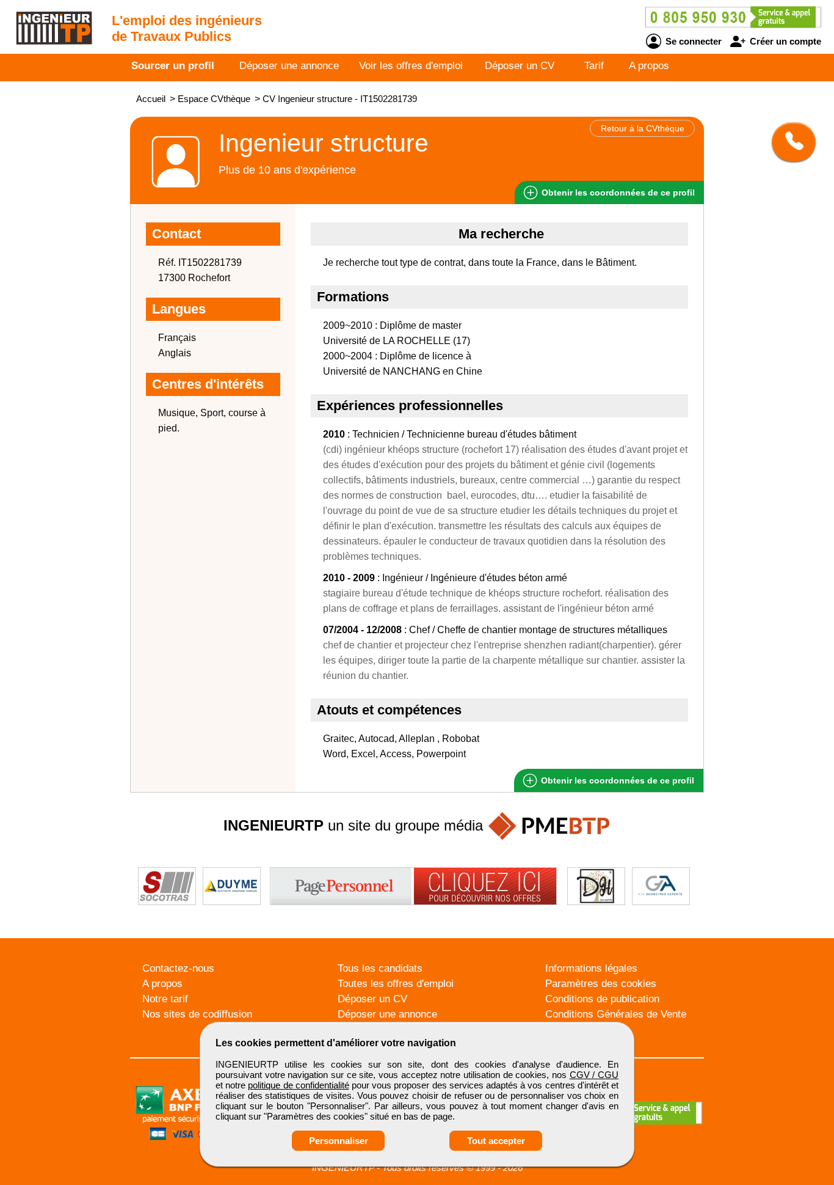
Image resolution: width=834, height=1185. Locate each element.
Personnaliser (338, 1140)
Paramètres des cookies (600, 983)
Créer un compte (784, 41)
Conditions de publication (602, 999)
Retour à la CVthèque (642, 128)
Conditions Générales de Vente (615, 1014)
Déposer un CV (519, 66)
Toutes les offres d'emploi (396, 983)
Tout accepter (496, 1140)
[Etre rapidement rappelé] (789, 141)
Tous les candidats (380, 968)
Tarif (594, 66)
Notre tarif (165, 999)
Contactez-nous (178, 968)
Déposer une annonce (289, 66)
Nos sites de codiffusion (197, 1014)
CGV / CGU (594, 1074)
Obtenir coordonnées (617, 192)
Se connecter (692, 41)
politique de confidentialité (298, 1085)
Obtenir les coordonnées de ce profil (616, 780)
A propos (649, 66)
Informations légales (591, 968)
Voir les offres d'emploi (411, 66)
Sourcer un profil (172, 66)
